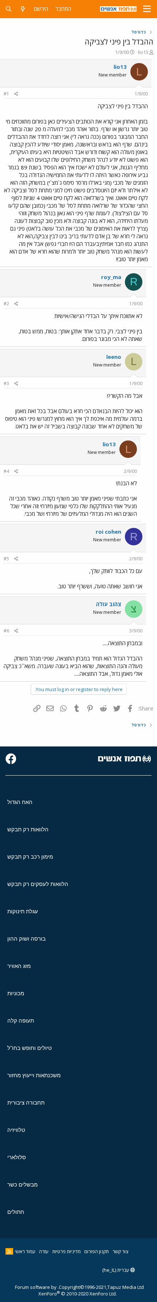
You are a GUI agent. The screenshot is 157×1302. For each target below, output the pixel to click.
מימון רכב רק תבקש (30, 857)
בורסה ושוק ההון (26, 939)
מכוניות (15, 993)
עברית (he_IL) (116, 1270)
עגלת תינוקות (22, 911)
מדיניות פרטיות (66, 1251)
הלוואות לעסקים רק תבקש (37, 884)
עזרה (44, 1251)
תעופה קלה (20, 1020)
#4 (6, 471)
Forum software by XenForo (66, 1290)
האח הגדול (19, 802)
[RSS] (9, 1251)
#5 (6, 559)
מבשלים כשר (22, 1184)
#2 (6, 304)
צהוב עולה (108, 604)
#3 (6, 383)
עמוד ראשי (25, 1251)
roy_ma (111, 277)
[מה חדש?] (23, 9)
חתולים (15, 1212)
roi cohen (108, 531)
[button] (147, 9)
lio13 (143, 52)
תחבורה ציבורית (26, 1102)
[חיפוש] (8, 9)
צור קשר (120, 1251)
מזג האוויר (19, 966)
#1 (6, 94)
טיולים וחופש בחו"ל (29, 1048)
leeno (113, 356)
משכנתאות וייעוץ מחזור (34, 1075)
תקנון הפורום (96, 1251)
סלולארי (16, 1157)
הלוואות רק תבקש (28, 829)
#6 (6, 631)
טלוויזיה (16, 1130)
